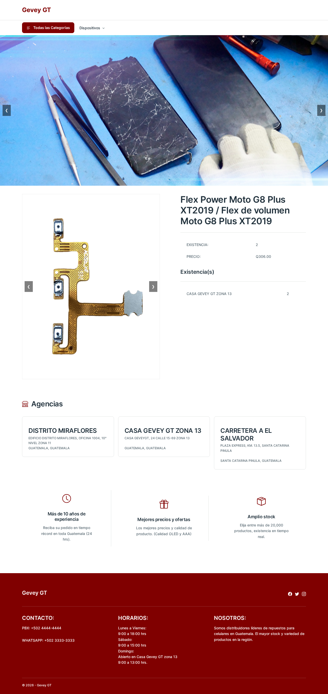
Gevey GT (36, 10)
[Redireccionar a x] (297, 593)
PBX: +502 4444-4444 (41, 628)
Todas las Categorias (51, 27)
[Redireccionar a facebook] (290, 593)
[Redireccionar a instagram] (304, 593)
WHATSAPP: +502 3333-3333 (48, 640)
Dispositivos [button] (89, 28)
